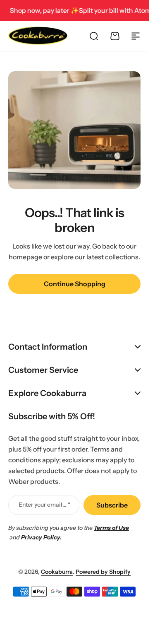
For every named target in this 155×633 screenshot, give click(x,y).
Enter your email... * (44, 504)
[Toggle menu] (135, 36)
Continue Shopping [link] (74, 284)
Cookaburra (57, 571)
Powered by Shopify (103, 571)
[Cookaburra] (38, 36)
